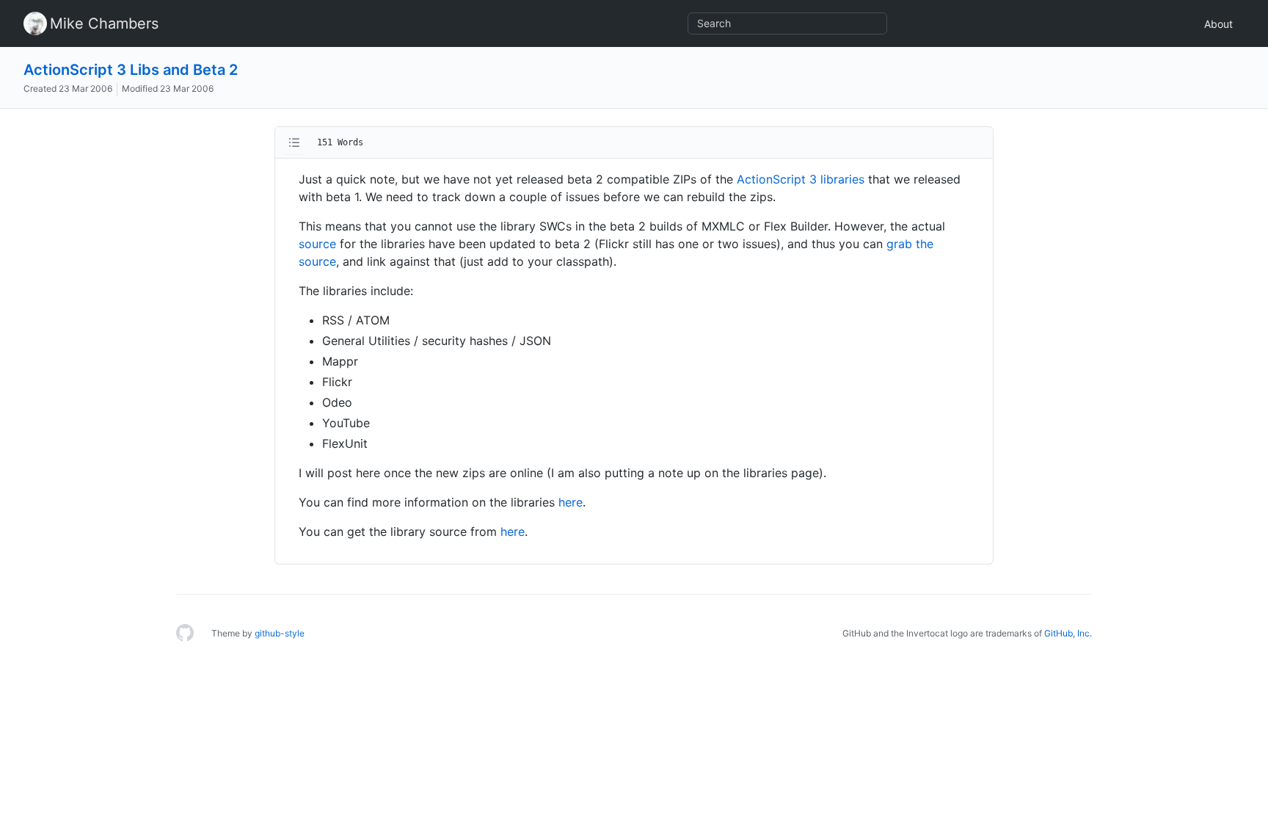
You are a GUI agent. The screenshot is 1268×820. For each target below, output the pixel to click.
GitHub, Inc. (1068, 633)
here (570, 502)
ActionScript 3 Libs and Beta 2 (130, 70)
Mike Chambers (104, 23)
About (1218, 24)
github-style (280, 633)
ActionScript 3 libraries (800, 179)
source (317, 243)
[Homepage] (185, 633)
